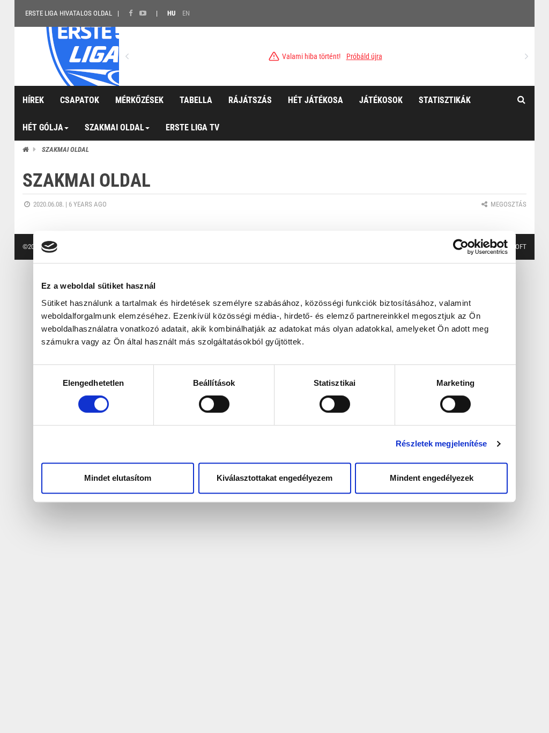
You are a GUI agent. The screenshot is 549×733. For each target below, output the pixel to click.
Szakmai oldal (65, 149)
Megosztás (507, 204)
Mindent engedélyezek (431, 477)
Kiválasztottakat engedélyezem (274, 477)
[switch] (214, 404)
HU (171, 13)
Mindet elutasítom (117, 477)
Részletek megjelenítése (441, 443)
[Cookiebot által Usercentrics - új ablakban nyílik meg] (461, 247)
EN (186, 13)
